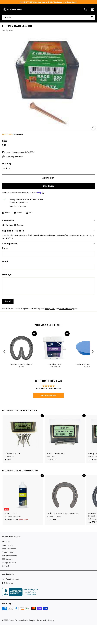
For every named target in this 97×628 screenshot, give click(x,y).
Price (4, 141)
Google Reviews (9, 562)
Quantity (6, 163)
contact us (80, 235)
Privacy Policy (50, 309)
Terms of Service (65, 309)
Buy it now (48, 185)
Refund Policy (7, 545)
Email (5, 261)
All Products (28, 470)
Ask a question (9, 243)
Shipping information (13, 230)
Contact (5, 566)
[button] (7, 134)
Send (7, 301)
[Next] (92, 351)
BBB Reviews (7, 559)
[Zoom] (93, 127)
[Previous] (4, 351)
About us (5, 542)
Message (6, 274)
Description (8, 220)
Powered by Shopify (45, 620)
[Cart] (85, 9)
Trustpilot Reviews (9, 555)
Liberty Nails (7, 30)
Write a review (48, 395)
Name (5, 248)
